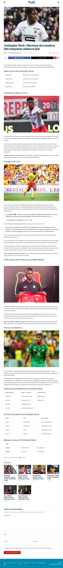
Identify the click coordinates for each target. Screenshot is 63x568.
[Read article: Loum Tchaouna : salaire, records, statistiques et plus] (24, 489)
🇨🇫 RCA (14, 562)
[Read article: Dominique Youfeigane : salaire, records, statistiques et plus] (10, 469)
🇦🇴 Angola (4, 562)
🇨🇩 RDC (9, 562)
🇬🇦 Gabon (33, 562)
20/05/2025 (21, 480)
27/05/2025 (6, 482)
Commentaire (7, 515)
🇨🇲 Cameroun (22, 457)
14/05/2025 (21, 501)
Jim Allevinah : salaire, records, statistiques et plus (38, 477)
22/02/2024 (26, 52)
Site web (35, 541)
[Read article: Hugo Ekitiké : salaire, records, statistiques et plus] (10, 489)
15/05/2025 (6, 501)
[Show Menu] (4, 2)
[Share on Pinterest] (55, 58)
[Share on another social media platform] (58, 58)
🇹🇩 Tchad (4, 564)
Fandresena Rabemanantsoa (15, 52)
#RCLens (49, 216)
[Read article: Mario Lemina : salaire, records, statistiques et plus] (24, 469)
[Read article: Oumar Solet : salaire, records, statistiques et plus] (53, 469)
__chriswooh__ (24, 451)
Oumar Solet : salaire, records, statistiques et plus (53, 477)
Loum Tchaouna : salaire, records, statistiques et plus (23, 497)
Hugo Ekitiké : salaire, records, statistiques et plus (9, 497)
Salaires (32, 52)
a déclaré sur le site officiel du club (36, 224)
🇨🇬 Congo (19, 562)
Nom (5, 534)
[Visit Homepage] (31, 2)
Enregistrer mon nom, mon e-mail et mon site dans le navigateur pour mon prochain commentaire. (29, 548)
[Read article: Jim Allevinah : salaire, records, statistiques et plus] (39, 469)
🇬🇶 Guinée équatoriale (41, 562)
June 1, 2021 (28, 220)
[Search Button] (58, 2)
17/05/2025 (35, 480)
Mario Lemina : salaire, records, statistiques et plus (23, 477)
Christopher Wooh (32, 65)
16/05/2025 (50, 480)
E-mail (6, 541)
